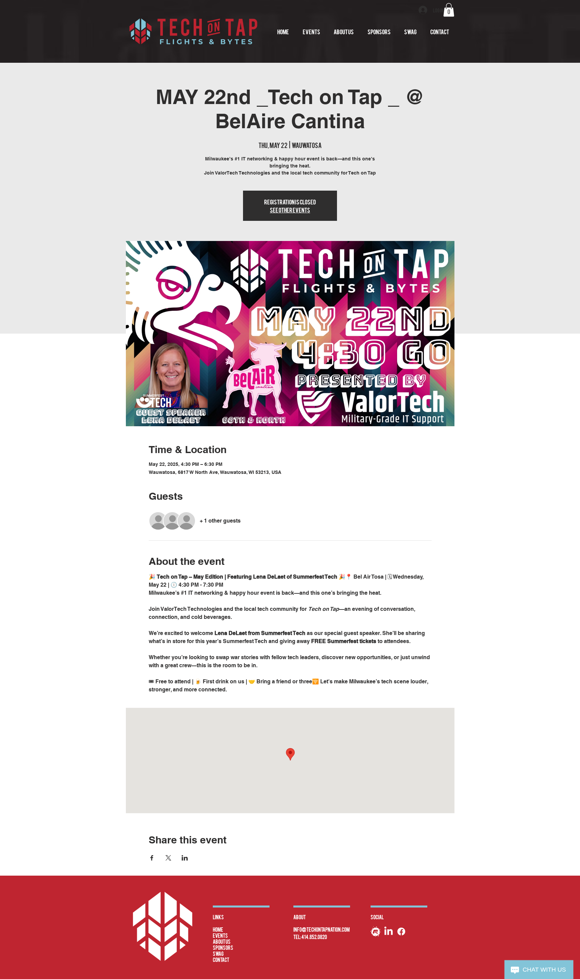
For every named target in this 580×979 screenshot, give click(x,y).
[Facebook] (401, 931)
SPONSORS (223, 947)
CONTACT (221, 960)
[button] (448, 10)
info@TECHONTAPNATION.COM (321, 929)
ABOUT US (222, 941)
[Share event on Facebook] (152, 858)
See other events (290, 209)
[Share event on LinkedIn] (185, 858)
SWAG (218, 953)
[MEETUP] (376, 931)
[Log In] (423, 10)
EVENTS (220, 935)
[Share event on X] (168, 858)
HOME (218, 929)
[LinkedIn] (388, 931)
